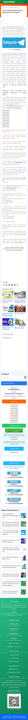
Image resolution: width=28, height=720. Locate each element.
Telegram (16, 7)
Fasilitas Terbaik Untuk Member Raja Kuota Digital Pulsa (7, 301)
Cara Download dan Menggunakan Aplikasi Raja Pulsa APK (11, 515)
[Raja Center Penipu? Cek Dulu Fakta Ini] (20, 322)
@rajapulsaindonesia (15, 672)
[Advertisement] (14, 21)
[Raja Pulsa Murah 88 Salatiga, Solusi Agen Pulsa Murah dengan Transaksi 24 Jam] (8, 308)
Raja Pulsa (10, 7)
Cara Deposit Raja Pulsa (18, 242)
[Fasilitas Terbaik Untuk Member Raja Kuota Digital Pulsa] (8, 295)
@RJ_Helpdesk (15, 661)
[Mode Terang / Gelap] (23, 1)
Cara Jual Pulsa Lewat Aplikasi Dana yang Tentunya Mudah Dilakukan (10, 532)
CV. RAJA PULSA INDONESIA (19, 717)
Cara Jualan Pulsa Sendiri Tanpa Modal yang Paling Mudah (11, 566)
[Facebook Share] (6, 285)
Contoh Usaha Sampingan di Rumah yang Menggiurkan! (10, 592)
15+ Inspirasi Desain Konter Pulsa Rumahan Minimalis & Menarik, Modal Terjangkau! (11, 583)
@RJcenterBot (15, 452)
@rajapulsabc (15, 669)
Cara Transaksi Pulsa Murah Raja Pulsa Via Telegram (12, 11)
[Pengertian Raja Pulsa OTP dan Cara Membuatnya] (8, 322)
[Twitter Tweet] (3, 285)
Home (3, 7)
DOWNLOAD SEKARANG (14, 691)
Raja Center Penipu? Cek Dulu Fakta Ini (19, 327)
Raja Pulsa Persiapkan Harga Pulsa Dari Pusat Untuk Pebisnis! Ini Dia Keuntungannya (20, 301)
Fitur (7, 7)
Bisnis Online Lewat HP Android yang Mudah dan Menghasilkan (11, 575)
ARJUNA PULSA (13, 394)
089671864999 (15, 658)
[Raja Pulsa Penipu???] (20, 308)
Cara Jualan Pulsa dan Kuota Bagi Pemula (10, 558)
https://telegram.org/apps (9, 138)
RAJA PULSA (18, 716)
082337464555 (15, 655)
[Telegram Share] (9, 285)
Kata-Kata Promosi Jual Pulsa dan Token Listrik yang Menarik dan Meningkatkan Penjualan (10, 524)
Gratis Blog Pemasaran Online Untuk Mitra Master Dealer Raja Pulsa (11, 549)
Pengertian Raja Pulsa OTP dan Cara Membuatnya (7, 328)
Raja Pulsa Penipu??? (19, 313)
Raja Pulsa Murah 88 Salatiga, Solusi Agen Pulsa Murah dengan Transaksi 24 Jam (7, 315)
